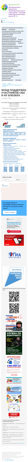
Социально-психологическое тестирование (12, 53)
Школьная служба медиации (9, 43)
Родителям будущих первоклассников (11, 65)
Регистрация (4, 18)
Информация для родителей (9, 39)
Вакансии (20, 39)
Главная (4, 83)
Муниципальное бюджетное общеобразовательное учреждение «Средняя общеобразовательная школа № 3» (16, 11)
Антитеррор (18, 80)
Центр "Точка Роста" (7, 51)
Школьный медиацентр (7, 80)
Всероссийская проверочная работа (11, 75)
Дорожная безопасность (17, 59)
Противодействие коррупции (9, 73)
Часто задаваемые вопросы (9, 54)
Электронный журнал (7, 36)
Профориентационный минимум (10, 66)
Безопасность (5, 59)
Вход (4, 20)
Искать (17, 179)
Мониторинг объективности (8, 58)
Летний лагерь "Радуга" (7, 76)
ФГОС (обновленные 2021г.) (9, 56)
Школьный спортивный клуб (9, 44)
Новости (4, 29)
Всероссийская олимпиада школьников (11, 41)
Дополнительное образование (9, 38)
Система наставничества (8, 63)
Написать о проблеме (9, 212)
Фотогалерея (12, 29)
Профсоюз (20, 43)
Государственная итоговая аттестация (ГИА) (13, 31)
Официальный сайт (14, 4)
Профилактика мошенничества (9, 61)
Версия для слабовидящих (8, 22)
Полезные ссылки (6, 78)
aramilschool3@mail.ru (10, 460)
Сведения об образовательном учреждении (12, 27)
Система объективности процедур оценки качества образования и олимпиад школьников (12, 48)
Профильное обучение (7, 68)
